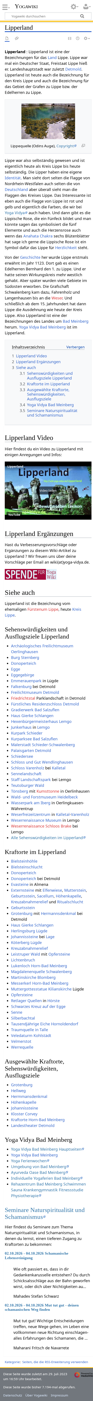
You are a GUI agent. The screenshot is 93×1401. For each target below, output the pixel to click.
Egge (15, 669)
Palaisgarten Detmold (31, 750)
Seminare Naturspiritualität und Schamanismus (45, 1213)
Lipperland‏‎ (15, 466)
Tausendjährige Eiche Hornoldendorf (44, 1023)
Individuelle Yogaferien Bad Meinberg (45, 1178)
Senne (16, 1012)
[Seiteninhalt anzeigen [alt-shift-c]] (7, 38)
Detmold (73, 69)
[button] (48, 491)
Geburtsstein (23, 896)
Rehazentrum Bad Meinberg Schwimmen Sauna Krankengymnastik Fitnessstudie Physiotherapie (48, 1189)
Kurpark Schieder (26, 733)
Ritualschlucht (70, 901)
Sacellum (45, 896)
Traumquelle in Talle (29, 1029)
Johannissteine (24, 936)
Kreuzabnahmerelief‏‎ (29, 948)
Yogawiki (26, 6)
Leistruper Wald (25, 954)
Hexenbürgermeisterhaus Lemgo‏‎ (41, 721)
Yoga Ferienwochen (28, 1160)
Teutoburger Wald (27, 785)
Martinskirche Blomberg (33, 977)
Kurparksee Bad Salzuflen (34, 738)
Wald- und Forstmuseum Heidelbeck (44, 797)
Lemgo (43, 727)
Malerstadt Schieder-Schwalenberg (43, 744)
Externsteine (22, 890)
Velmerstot (21, 1041)
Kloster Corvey (24, 1113)
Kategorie (12, 1362)
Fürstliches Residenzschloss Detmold (45, 704)
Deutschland (16, 189)
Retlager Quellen (26, 1000)
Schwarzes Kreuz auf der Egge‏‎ (38, 1006)
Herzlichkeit (66, 247)
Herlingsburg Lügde (29, 930)
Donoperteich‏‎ (23, 663)
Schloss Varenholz (27, 767)
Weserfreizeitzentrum (30, 814)
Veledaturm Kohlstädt (31, 1035)
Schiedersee (22, 756)
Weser (56, 298)
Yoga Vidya (15, 212)
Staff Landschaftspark (31, 779)
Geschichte (30, 257)
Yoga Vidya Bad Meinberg (42, 327)
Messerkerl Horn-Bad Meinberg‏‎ (39, 983)
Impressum (59, 1395)
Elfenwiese (52, 890)
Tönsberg (19, 791)
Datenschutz (12, 1395)
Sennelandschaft (26, 773)
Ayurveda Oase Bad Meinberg (38, 1172)
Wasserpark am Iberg (30, 802)
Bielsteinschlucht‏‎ (27, 866)
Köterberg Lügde (26, 942)
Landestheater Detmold (33, 1125)
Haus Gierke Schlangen (32, 925)
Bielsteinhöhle (24, 861)
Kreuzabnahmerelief (29, 901)
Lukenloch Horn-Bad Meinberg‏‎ (39, 965)
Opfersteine (59, 954)
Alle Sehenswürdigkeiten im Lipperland (47, 837)
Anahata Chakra (38, 236)
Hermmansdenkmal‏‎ (29, 1096)
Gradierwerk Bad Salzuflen (35, 709)
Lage (50, 936)
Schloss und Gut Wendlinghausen (42, 762)
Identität (13, 177)
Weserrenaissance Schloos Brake (41, 826)
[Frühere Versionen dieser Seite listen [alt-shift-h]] (77, 38)
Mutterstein (75, 890)
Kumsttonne (48, 791)
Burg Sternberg (25, 657)
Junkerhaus (21, 727)
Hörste (53, 1000)
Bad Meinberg (75, 321)
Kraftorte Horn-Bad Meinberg (38, 1119)
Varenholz (80, 814)
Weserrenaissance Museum (36, 820)
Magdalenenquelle (28, 971)
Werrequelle (22, 1047)
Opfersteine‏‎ (22, 994)
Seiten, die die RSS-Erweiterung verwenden (55, 1362)
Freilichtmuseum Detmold (35, 692)
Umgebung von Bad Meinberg (38, 1166)
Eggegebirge (22, 674)
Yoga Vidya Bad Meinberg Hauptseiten (46, 1149)
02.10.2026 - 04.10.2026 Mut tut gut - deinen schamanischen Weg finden (42, 1307)
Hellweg (18, 1090)
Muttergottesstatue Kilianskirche (41, 989)
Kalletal (59, 767)
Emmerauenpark (26, 680)
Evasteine (20, 884)
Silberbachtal (23, 1018)
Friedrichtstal (23, 698)
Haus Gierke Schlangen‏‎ (32, 715)
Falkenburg (21, 686)
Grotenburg (21, 913)
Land (52, 57)
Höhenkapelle (68, 896)
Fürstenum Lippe (42, 609)
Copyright (65, 145)
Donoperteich (23, 878)
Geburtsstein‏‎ (23, 907)
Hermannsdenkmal (58, 913)
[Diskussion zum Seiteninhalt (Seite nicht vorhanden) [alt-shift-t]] (16, 38)
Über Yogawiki (36, 1395)
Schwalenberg (59, 971)
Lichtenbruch (23, 959)
